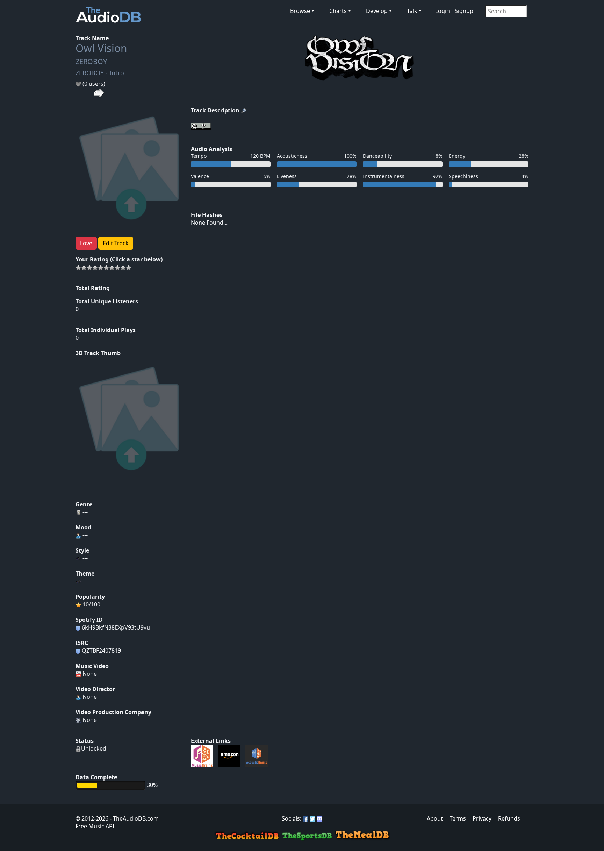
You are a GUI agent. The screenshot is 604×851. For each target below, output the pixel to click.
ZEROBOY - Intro (100, 73)
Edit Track (116, 243)
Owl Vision (101, 48)
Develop (377, 11)
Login (442, 11)
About (435, 818)
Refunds (509, 818)
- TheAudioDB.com (133, 818)
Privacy (482, 818)
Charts (338, 11)
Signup (464, 11)
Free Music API (95, 826)
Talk (412, 11)
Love (86, 243)
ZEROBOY (91, 61)
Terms (458, 818)
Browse (300, 11)
